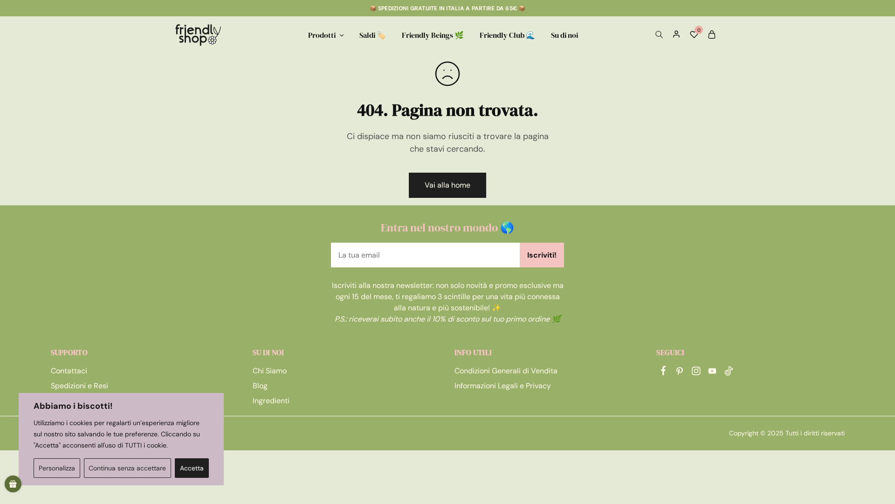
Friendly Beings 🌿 (433, 35)
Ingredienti (271, 401)
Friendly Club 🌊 (507, 35)
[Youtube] (712, 372)
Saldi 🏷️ (372, 35)
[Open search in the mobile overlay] (659, 35)
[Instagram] (696, 372)
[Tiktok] (728, 372)
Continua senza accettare (127, 468)
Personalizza (57, 468)
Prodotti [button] (322, 35)
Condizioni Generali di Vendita (506, 371)
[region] (121, 439)
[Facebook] (663, 372)
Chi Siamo (270, 371)
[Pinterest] (679, 372)
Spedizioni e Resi (79, 386)
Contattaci (69, 371)
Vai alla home (447, 185)
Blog (260, 386)
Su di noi (564, 35)
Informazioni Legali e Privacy (502, 386)
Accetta (192, 468)
